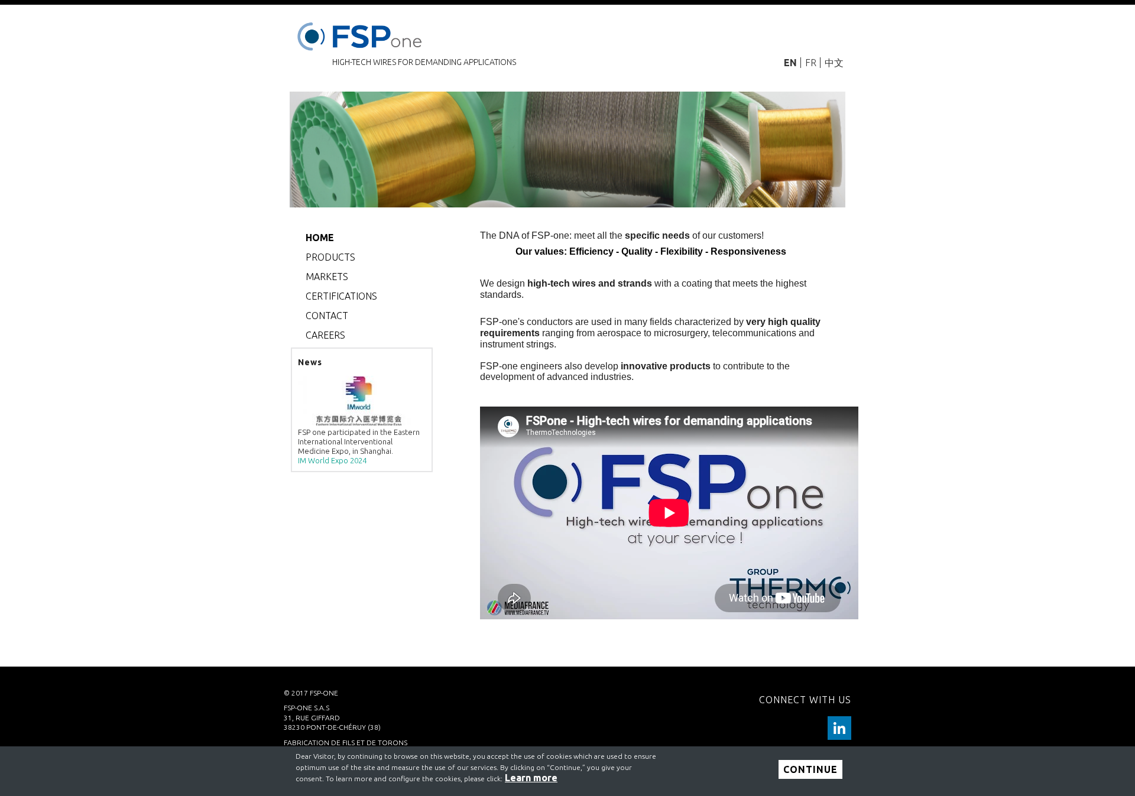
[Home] (362, 34)
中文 (834, 62)
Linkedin (839, 728)
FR (810, 62)
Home (320, 237)
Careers (325, 335)
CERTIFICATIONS (341, 296)
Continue (810, 769)
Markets (327, 276)
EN (790, 62)
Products (330, 257)
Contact (327, 315)
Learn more (531, 777)
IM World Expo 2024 (332, 460)
